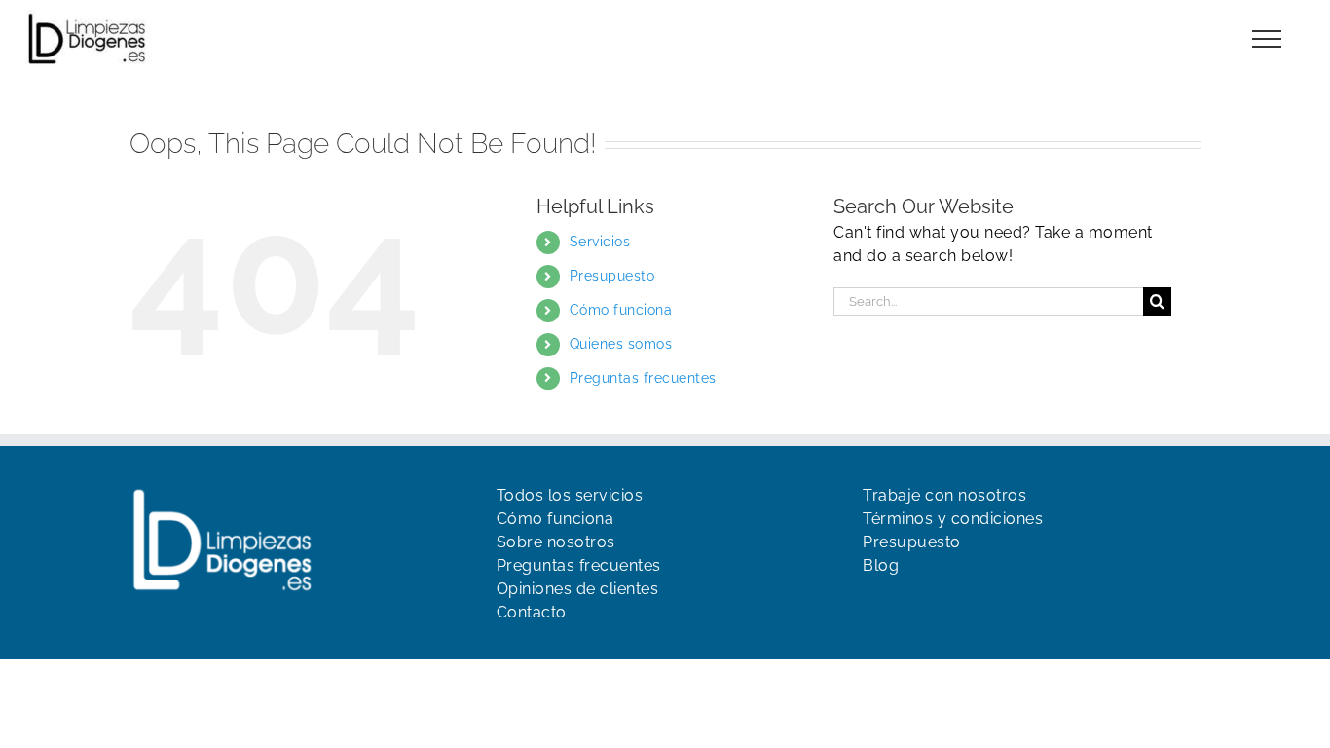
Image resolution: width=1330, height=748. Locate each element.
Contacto (532, 612)
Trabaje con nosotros (944, 495)
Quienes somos (621, 344)
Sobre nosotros (556, 542)
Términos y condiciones (953, 518)
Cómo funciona (621, 310)
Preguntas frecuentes (643, 378)
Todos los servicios (570, 495)
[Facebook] (872, 605)
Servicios (600, 241)
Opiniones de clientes (578, 589)
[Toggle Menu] (1267, 39)
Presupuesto (612, 275)
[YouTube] (906, 605)
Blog (881, 565)
